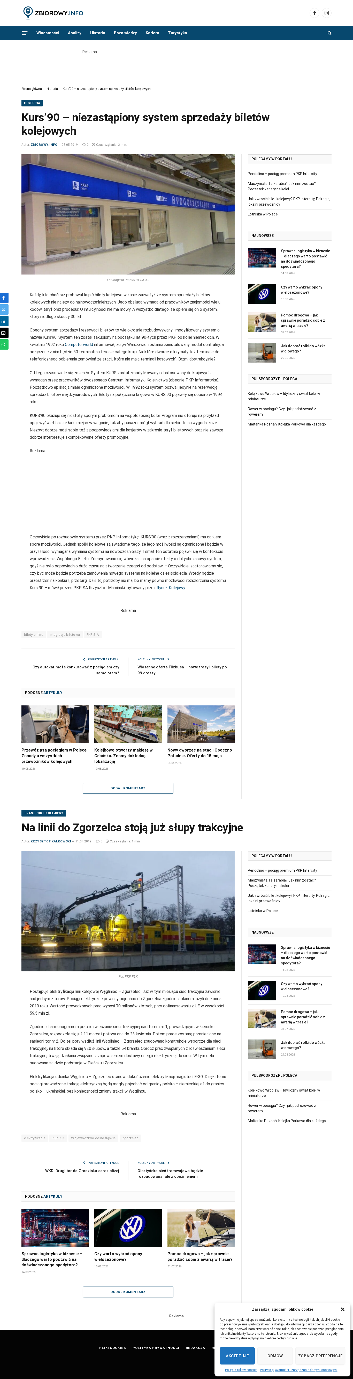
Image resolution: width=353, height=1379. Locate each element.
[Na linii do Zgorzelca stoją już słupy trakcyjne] (128, 911)
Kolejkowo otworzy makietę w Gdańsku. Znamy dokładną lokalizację (123, 756)
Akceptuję (237, 1356)
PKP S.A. (93, 635)
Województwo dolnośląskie (93, 1138)
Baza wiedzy (125, 33)
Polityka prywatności (156, 1348)
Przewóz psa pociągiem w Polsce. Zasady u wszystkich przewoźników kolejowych (54, 756)
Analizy (74, 33)
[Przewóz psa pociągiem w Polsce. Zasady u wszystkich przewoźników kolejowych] (55, 724)
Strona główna (31, 89)
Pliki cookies (112, 1348)
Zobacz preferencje (320, 1356)
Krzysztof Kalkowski (51, 841)
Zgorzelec (130, 1138)
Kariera (152, 33)
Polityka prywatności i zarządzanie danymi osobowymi (298, 1370)
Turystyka (177, 33)
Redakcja (195, 1348)
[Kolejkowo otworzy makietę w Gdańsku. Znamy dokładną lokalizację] (128, 724)
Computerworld (79, 344)
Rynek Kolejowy (171, 587)
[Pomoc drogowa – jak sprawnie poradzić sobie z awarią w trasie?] (262, 322)
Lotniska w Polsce (263, 214)
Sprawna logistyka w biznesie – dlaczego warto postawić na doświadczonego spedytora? (305, 259)
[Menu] (25, 33)
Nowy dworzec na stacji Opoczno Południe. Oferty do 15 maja (199, 753)
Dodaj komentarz (128, 788)
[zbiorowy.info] (53, 13)
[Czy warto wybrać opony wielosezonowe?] (262, 294)
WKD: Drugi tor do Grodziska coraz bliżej (82, 1170)
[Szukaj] (329, 33)
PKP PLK (58, 1138)
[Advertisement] (176, 66)
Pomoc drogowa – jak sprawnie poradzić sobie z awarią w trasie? (303, 320)
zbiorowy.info (44, 145)
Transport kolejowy (44, 813)
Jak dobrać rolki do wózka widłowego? (303, 348)
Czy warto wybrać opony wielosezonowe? (301, 289)
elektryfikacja (34, 1138)
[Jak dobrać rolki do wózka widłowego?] (262, 353)
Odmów (275, 1356)
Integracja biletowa (65, 635)
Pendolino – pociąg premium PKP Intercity (282, 174)
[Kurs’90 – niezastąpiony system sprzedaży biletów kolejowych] (128, 214)
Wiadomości (47, 33)
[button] (342, 1309)
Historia (97, 33)
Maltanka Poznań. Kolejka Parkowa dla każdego (287, 424)
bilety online (33, 635)
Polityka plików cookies (241, 1370)
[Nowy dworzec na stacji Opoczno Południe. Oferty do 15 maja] (201, 724)
